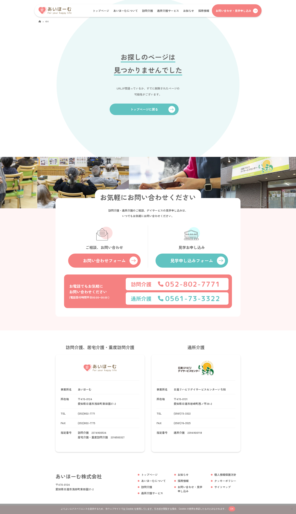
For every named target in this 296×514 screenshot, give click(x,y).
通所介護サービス (168, 11)
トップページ (101, 11)
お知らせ (188, 11)
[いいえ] (291, 509)
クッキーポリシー (225, 481)
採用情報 (203, 11)
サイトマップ (222, 487)
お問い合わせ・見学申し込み (190, 489)
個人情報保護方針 (225, 475)
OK (231, 508)
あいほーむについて (125, 11)
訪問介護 (147, 11)
